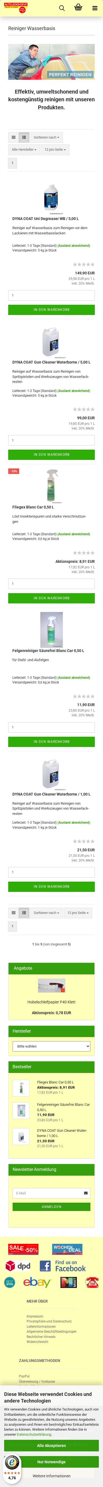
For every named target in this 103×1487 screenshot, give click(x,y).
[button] (13, 137)
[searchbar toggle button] (62, 8)
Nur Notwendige (51, 1462)
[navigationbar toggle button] (95, 8)
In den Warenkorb (51, 310)
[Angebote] (88, 968)
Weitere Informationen (52, 1476)
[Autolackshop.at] (13, 8)
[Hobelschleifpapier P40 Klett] (51, 986)
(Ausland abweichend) (73, 246)
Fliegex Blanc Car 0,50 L (33, 507)
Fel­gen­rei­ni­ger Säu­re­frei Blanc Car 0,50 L (48, 650)
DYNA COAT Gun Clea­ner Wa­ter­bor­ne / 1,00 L (51, 794)
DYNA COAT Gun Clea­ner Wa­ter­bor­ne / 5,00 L (51, 362)
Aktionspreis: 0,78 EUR (51, 1013)
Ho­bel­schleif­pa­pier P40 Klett (51, 1002)
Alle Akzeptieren (51, 1445)
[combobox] (46, 137)
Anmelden (52, 1207)
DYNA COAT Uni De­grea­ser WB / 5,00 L (45, 218)
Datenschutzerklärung (34, 1434)
